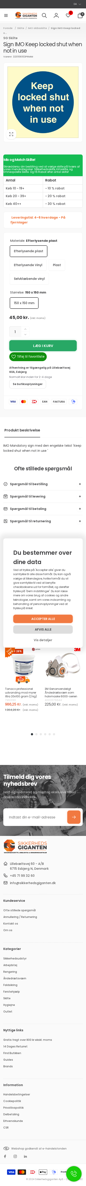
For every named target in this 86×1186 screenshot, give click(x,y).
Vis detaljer (43, 640)
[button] (6, 15)
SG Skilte (10, 38)
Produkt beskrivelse (22, 430)
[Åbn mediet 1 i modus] (43, 102)
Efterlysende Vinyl (28, 265)
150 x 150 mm (24, 303)
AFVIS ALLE (43, 629)
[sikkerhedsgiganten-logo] (25, 852)
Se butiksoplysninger (28, 384)
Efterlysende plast (28, 251)
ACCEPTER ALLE (43, 619)
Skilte (20, 28)
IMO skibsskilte (37, 28)
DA (75, 4)
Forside (8, 28)
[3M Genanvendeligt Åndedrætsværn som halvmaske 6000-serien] (63, 665)
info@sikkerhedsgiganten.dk (33, 883)
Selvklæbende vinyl (29, 278)
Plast (57, 265)
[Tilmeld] (73, 817)
